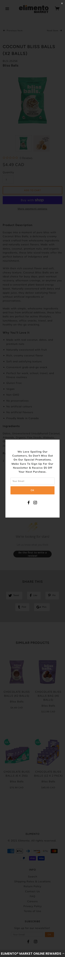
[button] (32, 953)
